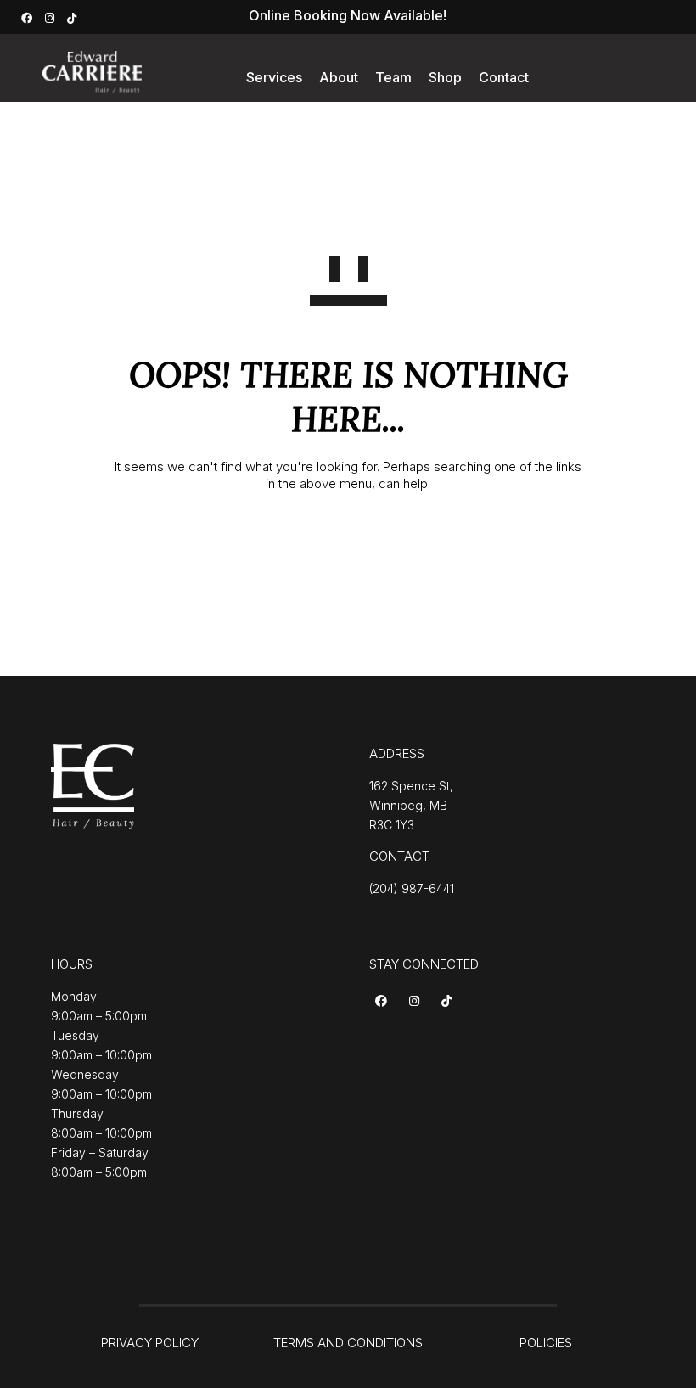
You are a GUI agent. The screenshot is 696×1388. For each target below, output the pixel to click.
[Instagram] (52, 16)
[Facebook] (28, 16)
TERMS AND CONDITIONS (348, 1343)
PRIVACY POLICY (150, 1343)
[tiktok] (74, 16)
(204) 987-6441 (411, 888)
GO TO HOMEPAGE (348, 539)
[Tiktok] (449, 1002)
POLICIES (545, 1343)
